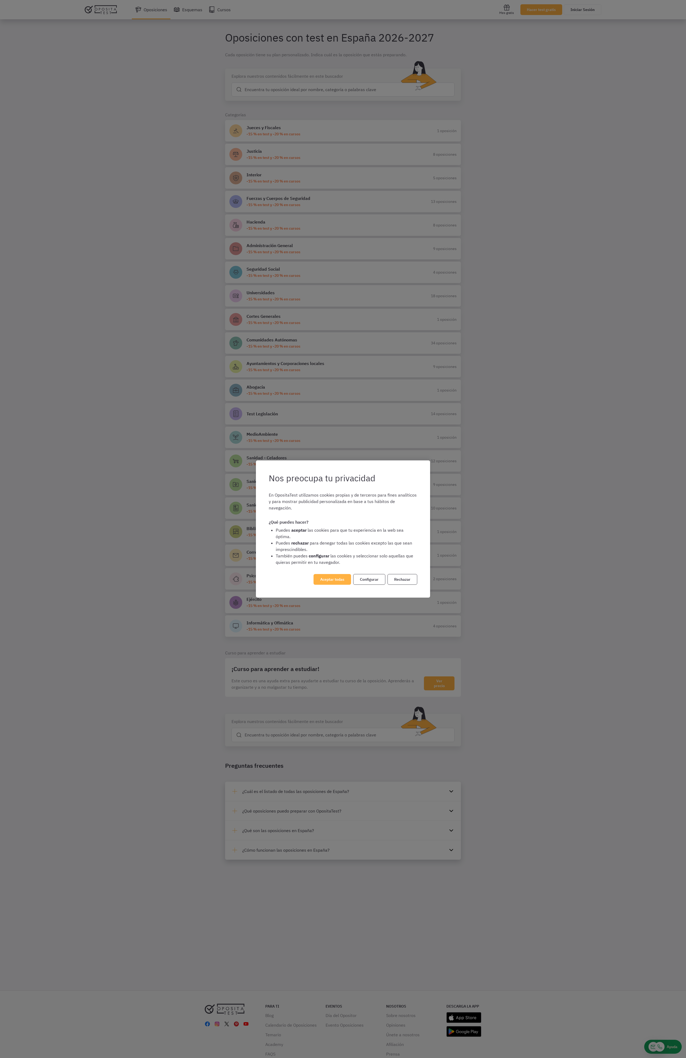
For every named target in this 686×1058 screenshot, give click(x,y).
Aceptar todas (332, 579)
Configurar (369, 579)
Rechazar (402, 579)
